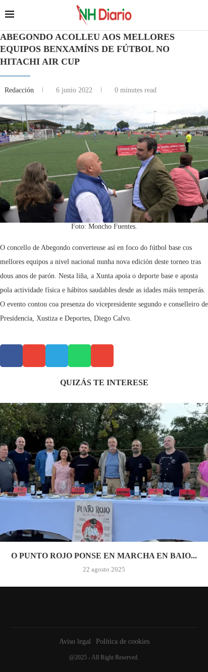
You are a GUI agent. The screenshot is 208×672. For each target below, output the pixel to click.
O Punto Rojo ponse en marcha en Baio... (104, 555)
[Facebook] (101, 607)
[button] (11, 355)
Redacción (20, 90)
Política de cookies (122, 641)
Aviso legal (75, 641)
